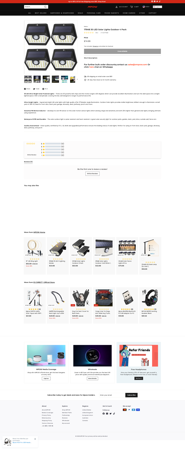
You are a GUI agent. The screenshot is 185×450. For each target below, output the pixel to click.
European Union (87, 415)
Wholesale (65, 420)
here (91, 67)
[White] (150, 259)
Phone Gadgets (112, 13)
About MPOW (46, 410)
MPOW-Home (39, 232)
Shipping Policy (47, 420)
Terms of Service (47, 423)
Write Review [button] (31, 155)
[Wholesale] (92, 356)
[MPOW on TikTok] (114, 414)
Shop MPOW (66, 410)
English (157, 7)
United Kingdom (87, 413)
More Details (92, 378)
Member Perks (67, 413)
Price (86, 38)
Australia (85, 418)
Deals (80, 13)
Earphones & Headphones (62, 13)
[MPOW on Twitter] (111, 414)
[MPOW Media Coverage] (46, 356)
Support (153, 13)
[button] (89, 33)
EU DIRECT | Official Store (44, 282)
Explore (46, 378)
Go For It (139, 378)
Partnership (66, 415)
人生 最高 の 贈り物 (47, 426)
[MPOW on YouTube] (107, 414)
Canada (85, 420)
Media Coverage (47, 413)
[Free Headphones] (138, 356)
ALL (29, 13)
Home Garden (129, 13)
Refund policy (46, 418)
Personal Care (94, 13)
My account (66, 423)
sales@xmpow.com (137, 64)
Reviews (65, 418)
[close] (35, 439)
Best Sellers (41, 13)
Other (142, 13)
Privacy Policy (46, 415)
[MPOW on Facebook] (104, 414)
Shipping (95, 46)
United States (86, 410)
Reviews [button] (28, 162)
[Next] (76, 79)
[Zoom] (50, 47)
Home (85, 26)
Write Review (92, 173)
